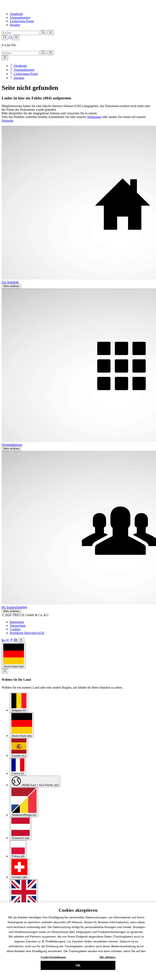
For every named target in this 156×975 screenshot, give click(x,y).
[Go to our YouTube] (8, 640)
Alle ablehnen (107, 957)
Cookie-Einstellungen (53, 957)
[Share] (21, 640)
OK (78, 965)
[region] (78, 938)
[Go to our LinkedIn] (4, 640)
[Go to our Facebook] (12, 640)
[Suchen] (43, 32)
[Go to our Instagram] (16, 640)
